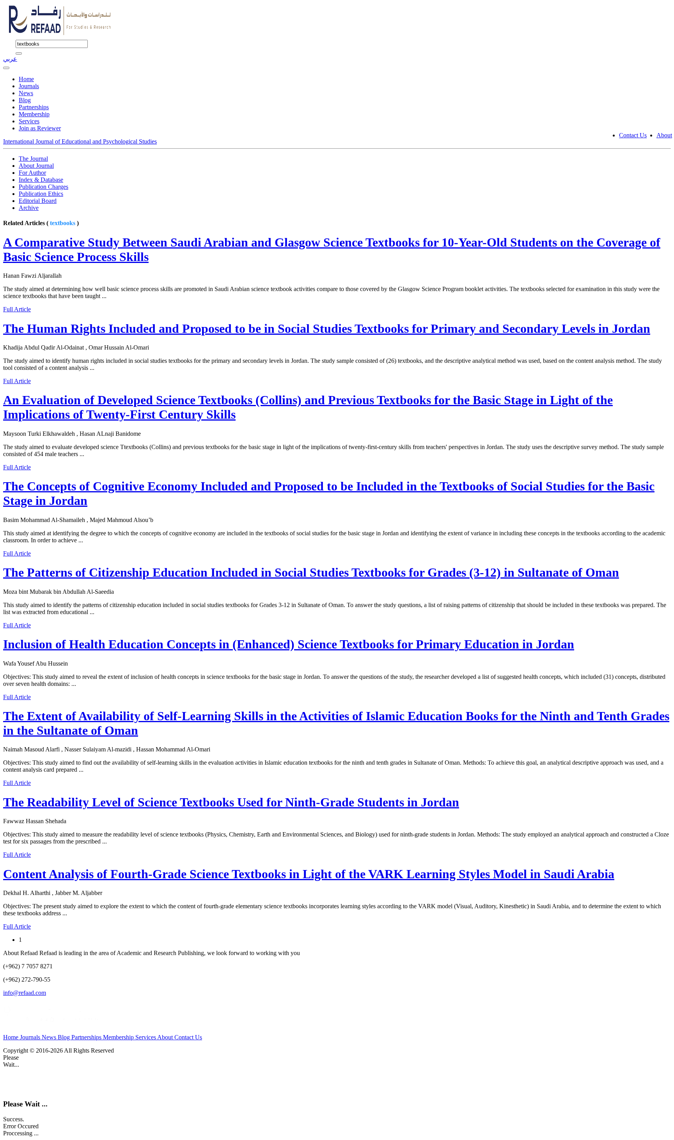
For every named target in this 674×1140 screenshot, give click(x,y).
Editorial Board (38, 200)
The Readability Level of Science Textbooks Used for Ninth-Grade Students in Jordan (231, 802)
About (664, 135)
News (26, 93)
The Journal (33, 158)
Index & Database (41, 179)
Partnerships (34, 107)
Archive (29, 207)
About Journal (36, 165)
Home (26, 79)
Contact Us (633, 135)
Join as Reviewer (40, 128)
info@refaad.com (24, 992)
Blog (25, 100)
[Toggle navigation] (6, 68)
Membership (34, 114)
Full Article (17, 309)
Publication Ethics (41, 193)
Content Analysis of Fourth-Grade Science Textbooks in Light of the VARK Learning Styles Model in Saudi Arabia (308, 874)
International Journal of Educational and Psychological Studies (80, 141)
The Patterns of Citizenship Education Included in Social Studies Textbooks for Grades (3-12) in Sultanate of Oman (311, 572)
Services (29, 121)
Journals (29, 86)
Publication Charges (43, 186)
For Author (32, 172)
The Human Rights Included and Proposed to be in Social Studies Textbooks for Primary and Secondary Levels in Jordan (326, 328)
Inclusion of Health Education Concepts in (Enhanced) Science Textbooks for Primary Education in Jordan (288, 644)
